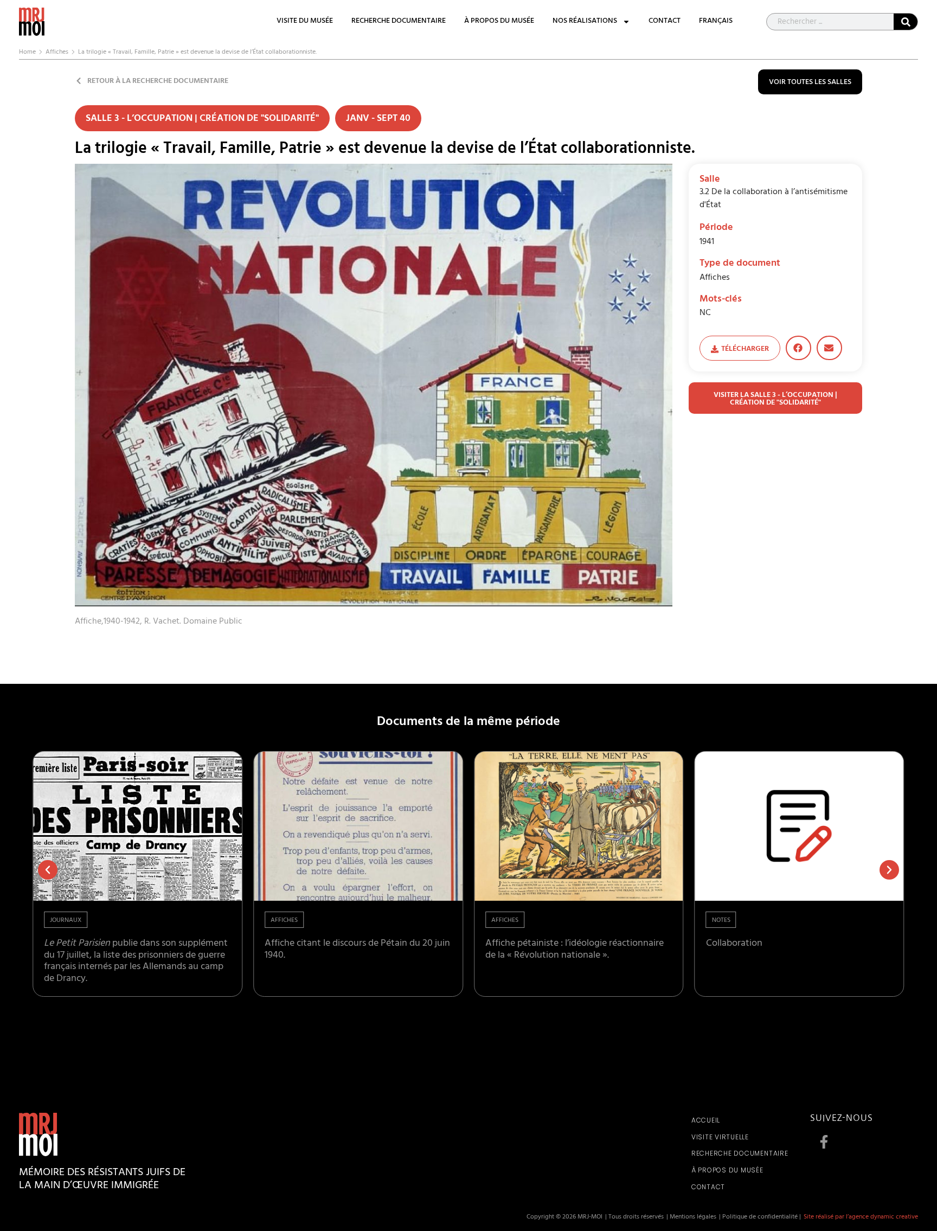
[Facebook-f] (823, 1142)
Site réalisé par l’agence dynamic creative (861, 1217)
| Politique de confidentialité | (760, 1217)
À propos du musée (499, 22)
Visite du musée (305, 22)
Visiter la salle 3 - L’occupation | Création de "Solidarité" (775, 399)
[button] (798, 348)
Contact (665, 22)
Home (27, 52)
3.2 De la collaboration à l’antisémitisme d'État (773, 199)
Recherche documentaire (398, 22)
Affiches (57, 53)
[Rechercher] (905, 22)
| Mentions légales (691, 1217)
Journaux (65, 921)
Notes (721, 921)
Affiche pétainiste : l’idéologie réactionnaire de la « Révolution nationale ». (574, 950)
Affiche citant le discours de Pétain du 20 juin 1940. (357, 950)
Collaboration (734, 944)
